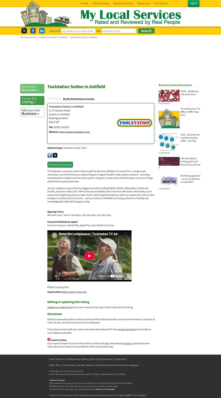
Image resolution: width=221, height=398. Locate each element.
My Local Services (76, 371)
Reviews (90, 365)
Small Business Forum (107, 365)
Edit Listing (96, 359)
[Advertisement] (110, 61)
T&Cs (57, 365)
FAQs (51, 365)
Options (85, 359)
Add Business (73, 359)
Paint (84, 147)
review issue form (127, 329)
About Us (61, 359)
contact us (128, 343)
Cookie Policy (68, 365)
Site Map (81, 365)
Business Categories (129, 365)
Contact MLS (120, 359)
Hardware (68, 147)
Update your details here (60, 307)
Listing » (29, 100)
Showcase (108, 359)
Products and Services (60, 164)
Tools (77, 147)
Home (52, 359)
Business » (30, 88)
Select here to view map (74, 292)
